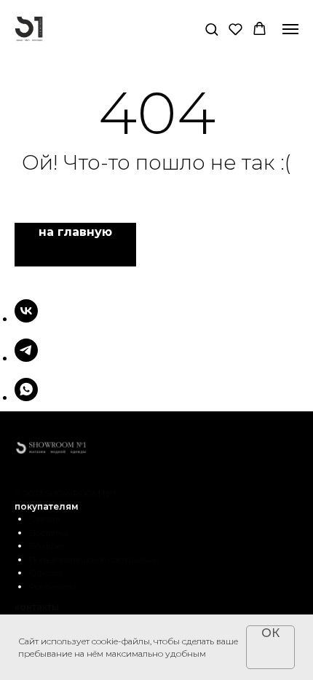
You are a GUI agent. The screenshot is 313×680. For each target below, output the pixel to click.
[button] (211, 29)
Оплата (44, 518)
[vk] (26, 318)
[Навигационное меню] (290, 29)
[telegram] (26, 358)
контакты (37, 606)
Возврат (47, 545)
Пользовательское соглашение (94, 559)
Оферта (45, 572)
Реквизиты (52, 586)
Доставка (48, 532)
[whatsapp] (26, 397)
